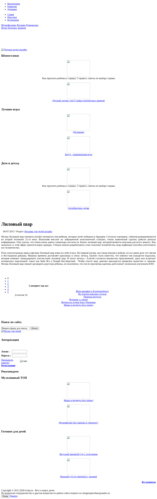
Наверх (14, 496)
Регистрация (8, 365)
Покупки (12, 17)
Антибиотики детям (78, 208)
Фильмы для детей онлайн (38, 231)
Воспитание (13, 3)
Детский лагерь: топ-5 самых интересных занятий (78, 100)
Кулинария (13, 20)
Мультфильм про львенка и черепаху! (78, 422)
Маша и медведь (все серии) (78, 400)
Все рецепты (149, 482)
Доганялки (78, 132)
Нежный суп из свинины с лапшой (78, 476)
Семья (10, 14)
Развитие (12, 6)
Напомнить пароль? (7, 361)
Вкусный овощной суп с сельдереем (78, 454)
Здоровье (12, 9)
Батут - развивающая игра (78, 154)
